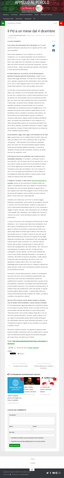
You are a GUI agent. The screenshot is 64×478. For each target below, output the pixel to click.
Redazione (28, 19)
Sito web (11, 432)
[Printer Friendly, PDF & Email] (12, 347)
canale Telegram (33, 348)
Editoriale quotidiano (26, 14)
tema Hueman (25, 474)
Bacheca (6, 14)
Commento (12, 415)
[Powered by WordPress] (10, 474)
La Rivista (14, 14)
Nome (11, 426)
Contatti (32, 463)
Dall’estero (19, 19)
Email (35, 426)
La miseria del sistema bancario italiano (46, 389)
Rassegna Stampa (46, 14)
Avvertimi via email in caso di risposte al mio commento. (27, 438)
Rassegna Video (8, 19)
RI (34, 19)
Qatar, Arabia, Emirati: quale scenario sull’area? (30, 389)
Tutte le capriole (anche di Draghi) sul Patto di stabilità (14, 398)
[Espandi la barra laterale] (3, 23)
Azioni (36, 14)
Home (33, 459)
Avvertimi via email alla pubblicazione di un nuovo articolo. (28, 441)
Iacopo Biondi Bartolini (17, 35)
